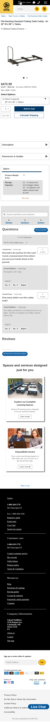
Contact (17, 553)
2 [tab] (27, 78)
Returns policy (13, 565)
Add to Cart (29, 109)
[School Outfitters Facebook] (5, 683)
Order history (12, 561)
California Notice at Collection (17, 708)
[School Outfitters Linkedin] (12, 683)
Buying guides (13, 592)
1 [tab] (24, 78)
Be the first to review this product (16, 354)
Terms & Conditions (15, 569)
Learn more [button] (24, 467)
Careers (10, 637)
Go (42, 662)
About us (11, 633)
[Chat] (34, 2)
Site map (10, 641)
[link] (7, 208)
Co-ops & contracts (15, 596)
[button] (43, 251)
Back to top (25, 486)
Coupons (10, 603)
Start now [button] (24, 417)
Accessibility (9, 712)
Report (23, 285)
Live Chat (11, 525)
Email (11, 521)
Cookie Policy (10, 703)
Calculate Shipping (29, 115)
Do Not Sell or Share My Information (20, 699)
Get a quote (26, 2)
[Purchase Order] (31, 673)
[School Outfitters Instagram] (8, 683)
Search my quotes (14, 529)
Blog (9, 584)
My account (12, 557)
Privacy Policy (10, 695)
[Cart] (44, 9)
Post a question (41, 230)
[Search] (37, 9)
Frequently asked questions (18, 599)
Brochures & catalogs (16, 588)
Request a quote (13, 518)
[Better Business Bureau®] (45, 683)
